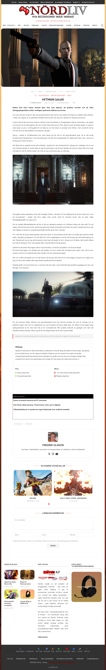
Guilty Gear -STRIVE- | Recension (73, 498)
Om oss (14, 2)
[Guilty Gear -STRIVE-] (73, 483)
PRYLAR (26, 25)
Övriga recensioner (56, 25)
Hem (4, 25)
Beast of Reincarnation (25, 583)
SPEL (19, 25)
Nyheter (86, 25)
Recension (28, 424)
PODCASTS (11, 25)
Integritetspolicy (88, 2)
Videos (94, 25)
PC (61, 91)
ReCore (33, 498)
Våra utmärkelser (46, 2)
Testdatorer (33, 2)
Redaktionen (23, 2)
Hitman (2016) (18, 424)
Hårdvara (35, 25)
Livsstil (44, 25)
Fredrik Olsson (36, 103)
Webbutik (76, 2)
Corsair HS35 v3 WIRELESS (25, 602)
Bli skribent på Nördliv (63, 2)
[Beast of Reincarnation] (27, 574)
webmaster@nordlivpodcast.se (62, 662)
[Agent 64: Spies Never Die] (11, 574)
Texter (40, 91)
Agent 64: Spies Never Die (10, 583)
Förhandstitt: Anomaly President (9, 603)
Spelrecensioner (51, 91)
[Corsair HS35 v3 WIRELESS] (27, 594)
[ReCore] (33, 483)
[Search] (102, 25)
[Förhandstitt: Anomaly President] (11, 594)
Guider (68, 25)
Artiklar (77, 25)
